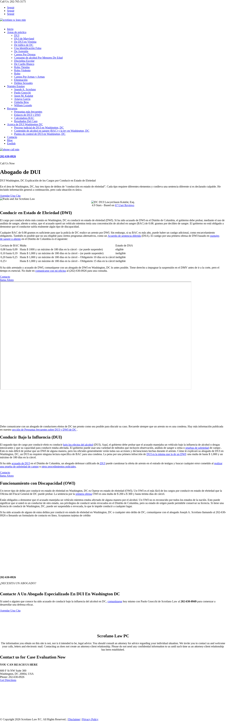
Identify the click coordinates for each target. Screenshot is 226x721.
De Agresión (21, 51)
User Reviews (124, 205)
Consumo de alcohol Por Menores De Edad (38, 57)
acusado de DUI (21, 463)
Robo (17, 73)
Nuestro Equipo (16, 86)
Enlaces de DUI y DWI (27, 114)
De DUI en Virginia (25, 41)
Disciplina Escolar (24, 60)
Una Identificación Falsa (27, 48)
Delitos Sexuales (23, 83)
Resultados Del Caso (25, 121)
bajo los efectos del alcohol (78, 444)
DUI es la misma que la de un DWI (166, 454)
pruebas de (191, 447)
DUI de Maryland (24, 38)
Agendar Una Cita (10, 195)
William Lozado (23, 105)
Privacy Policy (90, 719)
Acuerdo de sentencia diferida (124, 235)
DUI (16, 35)
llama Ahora (7, 279)
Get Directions (8, 680)
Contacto (12, 137)
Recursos (12, 108)
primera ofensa (84, 493)
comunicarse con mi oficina (50, 270)
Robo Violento (22, 70)
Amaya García (22, 98)
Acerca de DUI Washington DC (25, 124)
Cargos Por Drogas (24, 54)
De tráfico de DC (23, 44)
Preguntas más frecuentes (28, 111)
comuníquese (115, 601)
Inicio (10, 29)
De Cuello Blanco (24, 63)
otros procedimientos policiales (58, 466)
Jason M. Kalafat (23, 95)
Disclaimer (74, 719)
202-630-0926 (8, 156)
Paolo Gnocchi (22, 92)
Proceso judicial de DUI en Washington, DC (39, 127)
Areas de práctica (16, 32)
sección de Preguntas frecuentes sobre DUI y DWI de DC (44, 429)
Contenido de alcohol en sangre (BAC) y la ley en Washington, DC (51, 130)
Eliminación (21, 79)
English (11, 143)
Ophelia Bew (21, 102)
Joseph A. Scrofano (25, 89)
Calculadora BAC (24, 118)
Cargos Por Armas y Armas (29, 76)
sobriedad (203, 447)
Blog (10, 140)
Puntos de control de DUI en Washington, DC (40, 133)
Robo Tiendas (22, 67)
